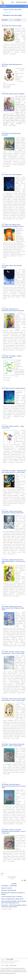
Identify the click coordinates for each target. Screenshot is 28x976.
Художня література (6, 888)
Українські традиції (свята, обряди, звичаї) (12, 898)
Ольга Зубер (9, 959)
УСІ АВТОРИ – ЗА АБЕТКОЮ (9, 885)
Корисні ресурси (13, 965)
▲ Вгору (3, 6)
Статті (2, 965)
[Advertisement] (7, 934)
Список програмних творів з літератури (11, 896)
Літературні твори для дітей (8, 890)
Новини (6, 965)
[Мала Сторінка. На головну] (2, 3)
